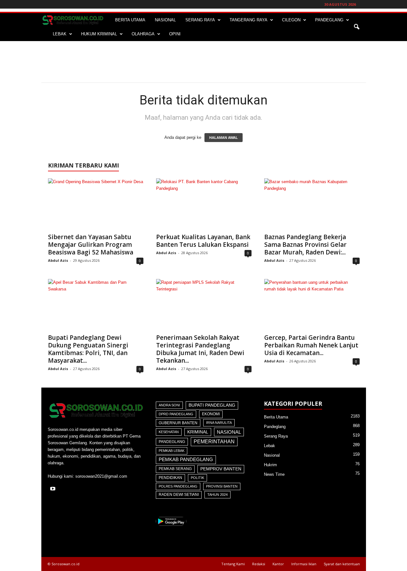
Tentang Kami (233, 563)
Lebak (269, 445)
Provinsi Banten (222, 486)
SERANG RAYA (200, 20)
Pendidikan (170, 477)
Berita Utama (276, 417)
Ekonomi (211, 414)
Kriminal (197, 432)
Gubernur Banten (178, 423)
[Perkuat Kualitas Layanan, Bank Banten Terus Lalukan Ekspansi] (204, 203)
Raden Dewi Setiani (179, 494)
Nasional (229, 432)
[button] (356, 27)
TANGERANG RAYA (248, 20)
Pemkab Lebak (171, 451)
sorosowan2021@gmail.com (101, 476)
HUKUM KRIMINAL (99, 34)
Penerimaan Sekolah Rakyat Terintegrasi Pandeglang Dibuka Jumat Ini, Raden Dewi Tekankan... (200, 349)
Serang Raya (276, 436)
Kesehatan (169, 432)
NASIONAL (165, 20)
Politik (197, 478)
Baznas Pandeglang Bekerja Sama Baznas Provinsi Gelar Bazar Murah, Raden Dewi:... (305, 244)
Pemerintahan (214, 441)
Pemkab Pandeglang (186, 459)
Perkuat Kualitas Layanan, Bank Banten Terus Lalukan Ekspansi (203, 241)
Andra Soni (169, 405)
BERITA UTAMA (130, 20)
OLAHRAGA (143, 34)
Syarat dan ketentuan (342, 563)
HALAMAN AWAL (223, 137)
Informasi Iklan (303, 563)
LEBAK (59, 34)
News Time (274, 474)
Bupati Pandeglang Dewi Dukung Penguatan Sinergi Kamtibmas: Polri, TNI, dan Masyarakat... (88, 349)
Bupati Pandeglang (212, 405)
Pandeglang (172, 441)
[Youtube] (53, 489)
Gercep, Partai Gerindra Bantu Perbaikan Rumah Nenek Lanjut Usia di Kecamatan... (311, 345)
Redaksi (258, 563)
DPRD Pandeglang (176, 414)
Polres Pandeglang (178, 486)
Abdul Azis (58, 260)
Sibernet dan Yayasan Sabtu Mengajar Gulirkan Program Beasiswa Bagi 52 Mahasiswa (90, 244)
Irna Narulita (219, 423)
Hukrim (270, 464)
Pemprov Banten (220, 468)
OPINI (175, 34)
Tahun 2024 (217, 494)
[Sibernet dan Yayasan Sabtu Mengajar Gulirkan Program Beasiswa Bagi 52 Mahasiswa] (95, 203)
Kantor (278, 563)
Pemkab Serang (175, 469)
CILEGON (291, 20)
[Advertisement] (203, 61)
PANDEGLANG (329, 20)
